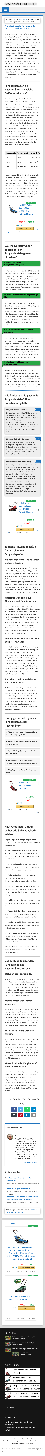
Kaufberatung (23, 19)
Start (15, 19)
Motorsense (29, 1443)
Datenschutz (31, 1449)
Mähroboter (38, 1441)
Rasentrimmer (23, 1441)
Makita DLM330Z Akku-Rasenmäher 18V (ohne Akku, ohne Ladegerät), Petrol (21, 1381)
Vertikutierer (31, 1441)
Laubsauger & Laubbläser (19, 1443)
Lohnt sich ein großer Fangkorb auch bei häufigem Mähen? (20, 752)
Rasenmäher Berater (20, 3)
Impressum (39, 1449)
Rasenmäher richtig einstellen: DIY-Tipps (25, 1348)
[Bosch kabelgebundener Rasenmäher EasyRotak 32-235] (20, 1294)
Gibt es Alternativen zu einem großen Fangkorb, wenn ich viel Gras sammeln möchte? (21, 761)
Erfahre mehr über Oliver (30, 1162)
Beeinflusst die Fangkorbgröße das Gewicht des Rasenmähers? (21, 742)
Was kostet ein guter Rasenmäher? (18, 1188)
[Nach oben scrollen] (41, 1452)
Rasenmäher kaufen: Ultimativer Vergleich (26, 1354)
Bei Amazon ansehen (25, 228)
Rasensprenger (15, 1441)
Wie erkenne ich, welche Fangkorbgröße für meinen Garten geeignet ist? (21, 733)
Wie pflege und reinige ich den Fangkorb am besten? (21, 771)
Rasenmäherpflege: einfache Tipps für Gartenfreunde (24, 1344)
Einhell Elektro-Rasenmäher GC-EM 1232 (25, 785)
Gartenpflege (6, 1441)
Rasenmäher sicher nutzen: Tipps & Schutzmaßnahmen (23, 1338)
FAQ (30, 19)
